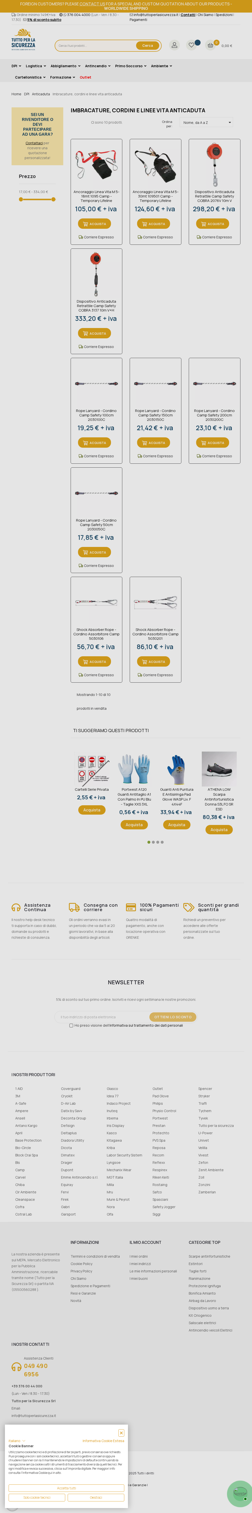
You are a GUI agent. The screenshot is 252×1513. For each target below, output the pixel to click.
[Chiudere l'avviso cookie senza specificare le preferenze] (121, 1433)
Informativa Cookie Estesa (103, 1440)
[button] (17, 1441)
